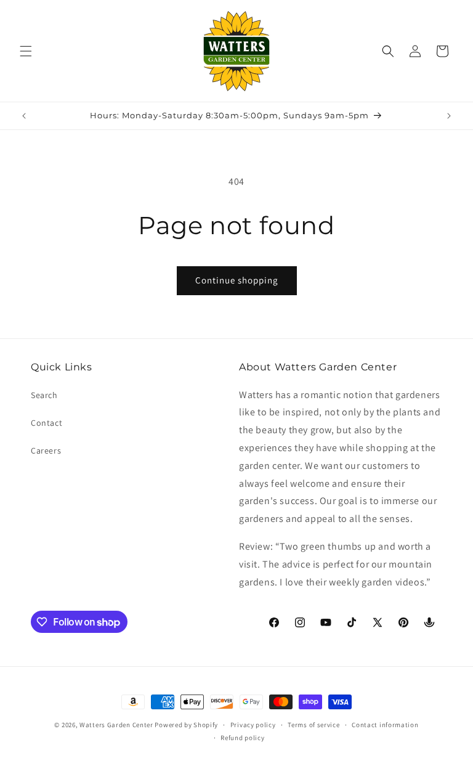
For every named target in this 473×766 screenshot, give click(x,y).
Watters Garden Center (116, 724)
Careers (46, 450)
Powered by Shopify (186, 724)
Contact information (385, 724)
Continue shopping (236, 280)
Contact (46, 422)
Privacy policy (253, 724)
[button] (25, 51)
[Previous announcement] (24, 115)
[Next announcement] (449, 115)
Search (44, 395)
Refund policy (242, 737)
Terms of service (313, 724)
